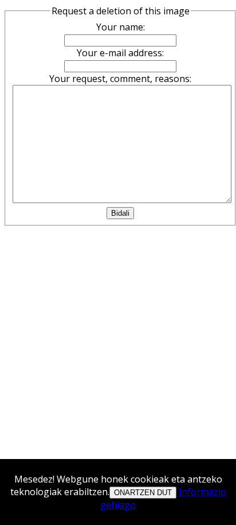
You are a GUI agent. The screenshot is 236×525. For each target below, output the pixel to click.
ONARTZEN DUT (143, 492)
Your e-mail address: (120, 52)
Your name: (120, 27)
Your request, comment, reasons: (120, 78)
